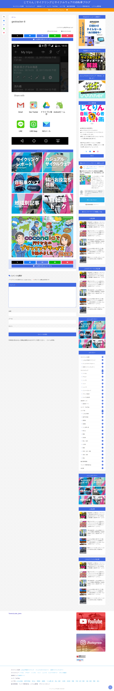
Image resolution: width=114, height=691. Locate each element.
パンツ (84, 383)
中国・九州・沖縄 (87, 451)
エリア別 (62, 6)
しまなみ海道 (86, 413)
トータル (85, 373)
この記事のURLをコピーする (43, 39)
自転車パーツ (86, 403)
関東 (84, 434)
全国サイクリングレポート (89, 366)
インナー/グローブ (87, 390)
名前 (10, 311)
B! (4, 24)
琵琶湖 (84, 420)
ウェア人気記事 (86, 397)
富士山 (84, 430)
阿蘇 (84, 447)
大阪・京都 (85, 454)
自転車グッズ (41, 6)
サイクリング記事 (18, 6)
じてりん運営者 (96, 6)
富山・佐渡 (85, 440)
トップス (85, 380)
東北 (84, 458)
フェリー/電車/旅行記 (83, 6)
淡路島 (84, 423)
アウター (85, 376)
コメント (13, 285)
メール (11, 318)
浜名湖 (84, 437)
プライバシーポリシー (44, 684)
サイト (11, 326)
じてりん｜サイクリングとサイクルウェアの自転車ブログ (57, 2)
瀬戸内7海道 (85, 417)
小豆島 (84, 444)
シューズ (85, 387)
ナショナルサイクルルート (89, 363)
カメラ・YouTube (52, 6)
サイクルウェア (30, 6)
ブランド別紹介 (86, 393)
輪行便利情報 (71, 6)
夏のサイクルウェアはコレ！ (57, 10)
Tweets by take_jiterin (15, 613)
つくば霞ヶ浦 (86, 427)
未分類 (82, 468)
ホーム (14, 17)
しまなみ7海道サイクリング (89, 360)
